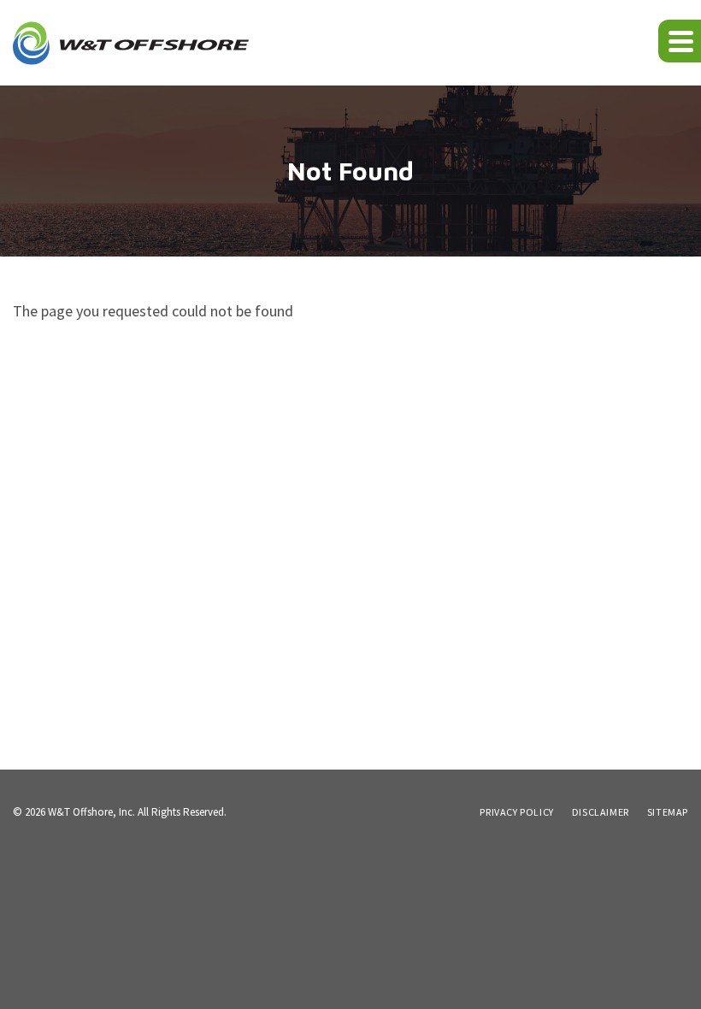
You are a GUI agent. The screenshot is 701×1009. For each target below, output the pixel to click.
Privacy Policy (516, 812)
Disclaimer (600, 812)
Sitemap (667, 812)
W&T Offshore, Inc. (91, 812)
